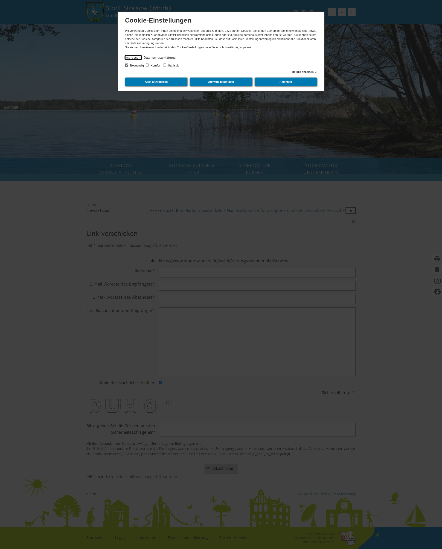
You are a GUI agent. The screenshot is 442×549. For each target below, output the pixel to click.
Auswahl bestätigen (221, 82)
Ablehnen (285, 82)
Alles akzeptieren (156, 82)
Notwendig (137, 65)
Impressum (133, 57)
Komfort (156, 65)
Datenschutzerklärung (160, 57)
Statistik (173, 65)
